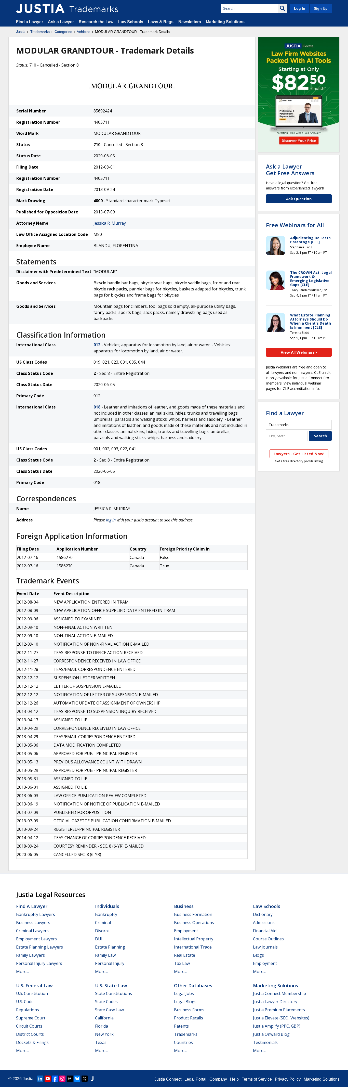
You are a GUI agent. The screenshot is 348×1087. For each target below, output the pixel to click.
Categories (63, 32)
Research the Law (96, 22)
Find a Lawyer (29, 22)
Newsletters (189, 22)
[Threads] (70, 1079)
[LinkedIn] (40, 1079)
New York (104, 1034)
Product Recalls (188, 1018)
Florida (101, 1026)
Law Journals (265, 947)
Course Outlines (268, 939)
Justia (20, 32)
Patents (181, 1026)
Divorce (102, 930)
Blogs (258, 955)
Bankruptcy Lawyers (35, 914)
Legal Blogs (185, 1001)
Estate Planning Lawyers (39, 947)
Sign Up (321, 8)
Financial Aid (264, 930)
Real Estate (184, 955)
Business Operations (194, 922)
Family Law (105, 955)
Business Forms (189, 1010)
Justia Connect (167, 1079)
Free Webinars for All (295, 225)
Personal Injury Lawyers (39, 963)
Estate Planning (110, 947)
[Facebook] (55, 1079)
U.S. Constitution (32, 993)
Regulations (27, 1010)
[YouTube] (48, 1079)
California (104, 1018)
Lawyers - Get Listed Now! (299, 453)
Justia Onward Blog (271, 1034)
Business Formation (193, 914)
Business (184, 906)
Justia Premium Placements (279, 1010)
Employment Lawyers (36, 939)
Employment (186, 930)
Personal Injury (109, 963)
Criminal (103, 922)
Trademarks (40, 32)
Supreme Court (30, 1018)
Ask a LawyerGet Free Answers (290, 169)
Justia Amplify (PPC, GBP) (276, 1026)
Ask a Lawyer (61, 22)
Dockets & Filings (32, 1042)
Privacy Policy (288, 1079)
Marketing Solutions (225, 22)
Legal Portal (195, 1079)
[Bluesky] (77, 1079)
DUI (98, 939)
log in (111, 520)
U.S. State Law (111, 985)
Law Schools (130, 22)
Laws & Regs (160, 22)
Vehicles (83, 32)
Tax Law (182, 963)
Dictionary (263, 914)
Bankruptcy (106, 914)
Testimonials (265, 1042)
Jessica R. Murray (109, 223)
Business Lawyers (33, 922)
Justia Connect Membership (279, 993)
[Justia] (40, 8)
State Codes (106, 1001)
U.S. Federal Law (34, 985)
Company (218, 1079)
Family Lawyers (30, 955)
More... (22, 971)
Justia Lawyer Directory (275, 1001)
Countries (183, 1042)
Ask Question (299, 198)
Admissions (264, 922)
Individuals (107, 906)
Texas (100, 1042)
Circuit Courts (29, 1026)
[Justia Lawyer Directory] (92, 1079)
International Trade (193, 947)
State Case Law (109, 1010)
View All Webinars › (299, 352)
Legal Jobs (184, 993)
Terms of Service (257, 1079)
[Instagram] (62, 1079)
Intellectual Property (193, 939)
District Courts (30, 1034)
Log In (299, 8)
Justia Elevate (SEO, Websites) (281, 1018)
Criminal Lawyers (32, 930)
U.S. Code (25, 1001)
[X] (85, 1079)
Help (234, 1079)
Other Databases (193, 985)
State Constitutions (113, 993)
